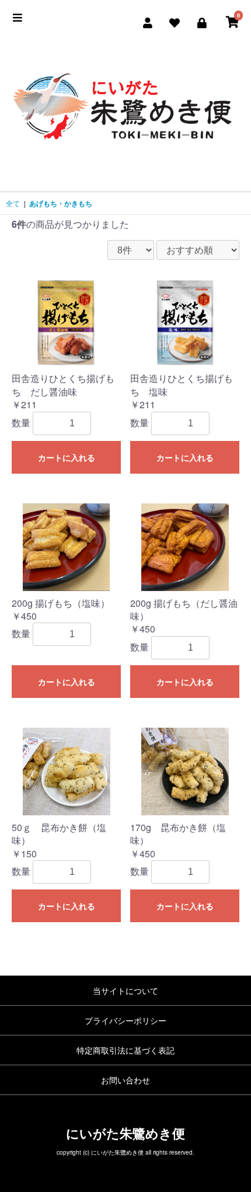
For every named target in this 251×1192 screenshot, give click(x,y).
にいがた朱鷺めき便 (125, 1133)
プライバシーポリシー (125, 1020)
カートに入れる (66, 458)
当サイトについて (125, 990)
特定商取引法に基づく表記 (125, 1050)
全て (13, 203)
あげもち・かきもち (60, 203)
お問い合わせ (125, 1080)
